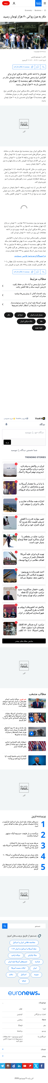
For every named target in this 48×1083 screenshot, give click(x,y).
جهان (20, 1008)
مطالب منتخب (37, 694)
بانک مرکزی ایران (26, 321)
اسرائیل (23, 974)
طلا (41, 321)
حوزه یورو (39, 327)
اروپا (44, 1008)
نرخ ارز (20, 315)
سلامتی (19, 1020)
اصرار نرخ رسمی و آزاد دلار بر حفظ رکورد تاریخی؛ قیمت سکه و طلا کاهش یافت (29, 286)
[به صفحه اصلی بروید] (38, 3)
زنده (6, 3)
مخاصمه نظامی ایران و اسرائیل (24, 942)
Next (44, 1020)
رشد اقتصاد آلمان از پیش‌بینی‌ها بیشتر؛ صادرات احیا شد (30, 295)
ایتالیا (24, 981)
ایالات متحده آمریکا (18, 968)
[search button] (4, 926)
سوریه (36, 974)
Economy (28, 11)
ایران (35, 968)
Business (38, 11)
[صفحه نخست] (45, 10)
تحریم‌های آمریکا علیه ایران (17, 962)
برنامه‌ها (19, 1031)
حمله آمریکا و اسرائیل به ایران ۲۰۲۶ (24, 949)
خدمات (43, 1049)
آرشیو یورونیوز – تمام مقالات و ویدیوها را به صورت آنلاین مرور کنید (12, 1039)
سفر (44, 1025)
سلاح (11, 974)
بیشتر (44, 1056)
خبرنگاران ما (42, 1036)
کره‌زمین (19, 1014)
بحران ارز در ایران (36, 315)
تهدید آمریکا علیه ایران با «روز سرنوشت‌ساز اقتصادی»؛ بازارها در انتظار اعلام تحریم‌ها (28, 304)
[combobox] (24, 926)
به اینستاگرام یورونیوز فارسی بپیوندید (30, 256)
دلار (8, 315)
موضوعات (42, 1002)
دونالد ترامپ (15, 955)
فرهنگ (20, 1025)
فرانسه (37, 962)
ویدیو (44, 1031)
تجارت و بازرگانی (40, 1014)
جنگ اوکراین (32, 955)
